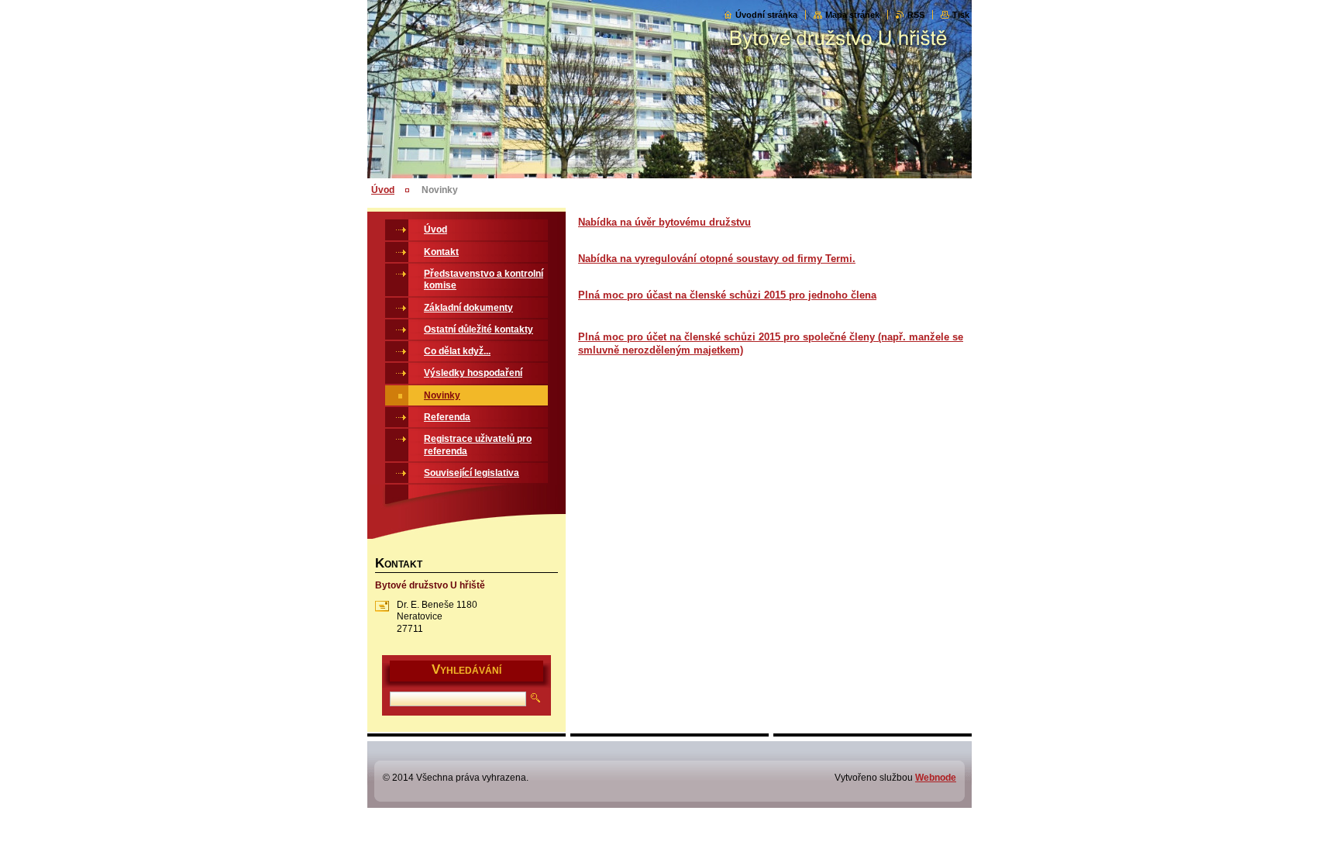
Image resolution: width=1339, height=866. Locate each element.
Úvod (382, 190)
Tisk (960, 14)
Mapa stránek (852, 14)
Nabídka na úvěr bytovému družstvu (664, 222)
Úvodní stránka (766, 14)
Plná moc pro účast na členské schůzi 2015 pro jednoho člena (727, 295)
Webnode (935, 777)
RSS (915, 14)
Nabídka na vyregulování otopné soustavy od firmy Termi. (716, 258)
